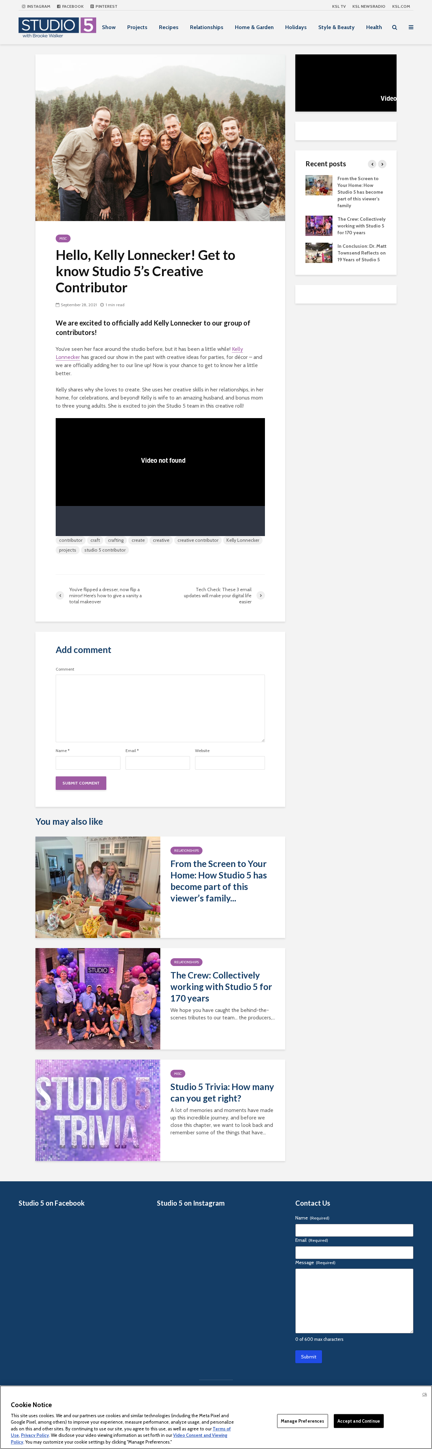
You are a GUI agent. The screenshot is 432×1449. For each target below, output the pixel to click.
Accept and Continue (359, 1420)
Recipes (169, 27)
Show (109, 27)
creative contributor (198, 540)
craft (95, 540)
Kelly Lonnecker (242, 540)
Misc (63, 238)
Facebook (72, 6)
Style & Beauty (336, 27)
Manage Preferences (302, 1420)
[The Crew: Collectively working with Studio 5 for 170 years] (97, 998)
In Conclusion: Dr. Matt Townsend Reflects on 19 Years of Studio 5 (362, 253)
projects (67, 550)
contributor (70, 540)
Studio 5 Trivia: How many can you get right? (222, 1092)
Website (202, 751)
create (138, 540)
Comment (65, 669)
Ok (424, 1394)
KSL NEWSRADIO (368, 6)
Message (315, 1262)
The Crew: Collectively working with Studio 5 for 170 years (221, 987)
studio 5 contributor (105, 550)
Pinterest (105, 6)
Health (374, 27)
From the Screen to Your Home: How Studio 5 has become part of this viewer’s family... (218, 880)
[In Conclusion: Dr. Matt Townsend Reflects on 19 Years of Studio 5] (318, 252)
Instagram (38, 6)
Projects (137, 27)
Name (63, 751)
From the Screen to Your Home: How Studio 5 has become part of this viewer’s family (360, 192)
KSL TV (339, 6)
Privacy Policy (35, 1435)
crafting (116, 540)
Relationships (206, 27)
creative (161, 540)
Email (132, 751)
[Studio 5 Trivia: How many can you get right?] (97, 1110)
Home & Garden (254, 27)
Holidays (296, 27)
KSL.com (401, 6)
